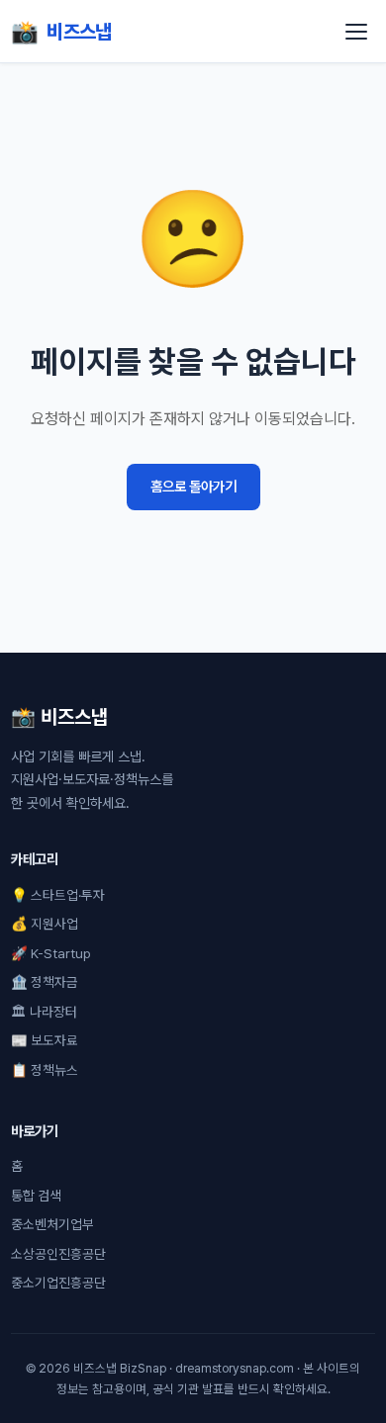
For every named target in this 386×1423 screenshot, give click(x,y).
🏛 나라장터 (44, 1012)
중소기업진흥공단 (58, 1282)
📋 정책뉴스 (44, 1070)
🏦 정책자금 (44, 982)
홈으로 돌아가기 (193, 486)
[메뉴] (356, 31)
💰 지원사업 (44, 924)
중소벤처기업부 (52, 1224)
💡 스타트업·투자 (58, 895)
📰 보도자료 (44, 1040)
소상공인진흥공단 (58, 1254)
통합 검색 (36, 1195)
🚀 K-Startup (51, 953)
